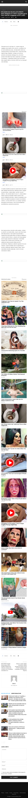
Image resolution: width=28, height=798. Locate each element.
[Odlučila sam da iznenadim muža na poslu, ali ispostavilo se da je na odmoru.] (4, 705)
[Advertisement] (14, 35)
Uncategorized (6, 4)
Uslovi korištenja (23, 792)
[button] (2, 2)
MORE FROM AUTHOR (16, 693)
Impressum (14, 794)
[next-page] (4, 742)
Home (2, 4)
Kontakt (6, 792)
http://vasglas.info (14, 685)
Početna (2, 792)
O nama (10, 792)
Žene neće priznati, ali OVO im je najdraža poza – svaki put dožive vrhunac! (16, 728)
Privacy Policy (16, 792)
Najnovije (3, 699)
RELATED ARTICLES (5, 693)
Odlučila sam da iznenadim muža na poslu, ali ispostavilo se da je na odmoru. (17, 705)
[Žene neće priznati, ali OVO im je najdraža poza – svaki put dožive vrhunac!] (4, 728)
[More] (18, 21)
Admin (3, 17)
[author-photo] (14, 681)
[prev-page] (2, 742)
